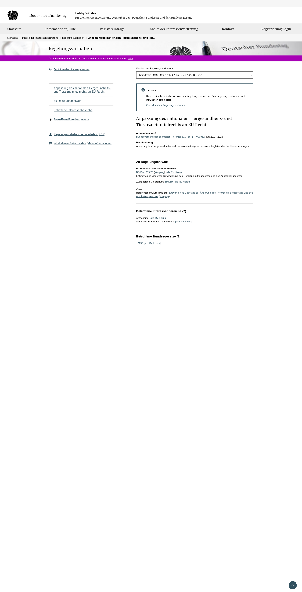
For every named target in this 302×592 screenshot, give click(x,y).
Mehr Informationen (100, 143)
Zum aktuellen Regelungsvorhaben (165, 105)
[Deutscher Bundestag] (39, 15)
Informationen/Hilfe (60, 29)
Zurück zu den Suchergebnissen (71, 69)
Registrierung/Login (276, 29)
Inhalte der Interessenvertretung (173, 29)
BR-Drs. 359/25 (144, 172)
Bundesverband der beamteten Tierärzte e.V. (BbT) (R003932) (171, 136)
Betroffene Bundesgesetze (71, 119)
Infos (130, 58)
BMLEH (169, 181)
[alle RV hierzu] (174, 172)
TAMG (139, 243)
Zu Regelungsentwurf (67, 100)
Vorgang (159, 172)
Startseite (14, 29)
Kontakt (228, 29)
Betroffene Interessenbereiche (73, 110)
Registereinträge (112, 29)
